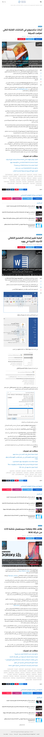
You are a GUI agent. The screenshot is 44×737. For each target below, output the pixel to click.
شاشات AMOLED (22, 674)
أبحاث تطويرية (29, 174)
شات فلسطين (22, 724)
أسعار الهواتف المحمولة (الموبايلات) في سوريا (27, 734)
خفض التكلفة (11, 672)
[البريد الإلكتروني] (41, 85)
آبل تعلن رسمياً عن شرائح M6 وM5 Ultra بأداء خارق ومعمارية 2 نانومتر (21, 206)
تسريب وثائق (29, 178)
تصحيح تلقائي (8, 472)
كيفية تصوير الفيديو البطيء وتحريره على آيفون (26, 662)
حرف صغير (31, 474)
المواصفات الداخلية (22, 670)
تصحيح (14, 472)
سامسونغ (39, 179)
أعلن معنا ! (16, 734)
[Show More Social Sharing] (16, 39)
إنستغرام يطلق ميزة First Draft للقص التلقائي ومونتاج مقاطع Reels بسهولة (19, 218)
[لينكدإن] (41, 79)
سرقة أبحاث (24, 179)
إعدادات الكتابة (29, 470)
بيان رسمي (39, 178)
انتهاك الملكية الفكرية (13, 176)
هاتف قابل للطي (38, 185)
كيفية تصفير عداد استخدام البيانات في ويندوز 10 (26, 165)
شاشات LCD (9, 674)
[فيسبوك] (41, 73)
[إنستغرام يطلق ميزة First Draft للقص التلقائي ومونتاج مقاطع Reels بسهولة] (39, 219)
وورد (26, 476)
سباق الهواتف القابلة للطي (32, 179)
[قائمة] (40, 2)
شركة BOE (11, 676)
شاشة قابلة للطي (31, 181)
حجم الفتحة (17, 672)
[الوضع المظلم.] (5, 1)
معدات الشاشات (18, 183)
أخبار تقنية (37, 5)
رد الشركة (10, 178)
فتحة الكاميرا (6, 676)
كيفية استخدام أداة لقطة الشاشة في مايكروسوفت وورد (24, 162)
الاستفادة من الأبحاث (37, 176)
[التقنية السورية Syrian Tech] (22, 2)
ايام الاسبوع (12, 470)
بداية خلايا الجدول (19, 472)
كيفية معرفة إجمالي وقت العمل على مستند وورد (25, 454)
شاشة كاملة (17, 676)
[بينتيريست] (41, 82)
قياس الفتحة (39, 677)
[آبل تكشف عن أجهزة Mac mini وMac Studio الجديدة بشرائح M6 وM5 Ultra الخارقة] (39, 213)
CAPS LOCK (39, 470)
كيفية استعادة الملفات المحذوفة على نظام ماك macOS (24, 656)
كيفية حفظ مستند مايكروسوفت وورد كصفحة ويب (25, 461)
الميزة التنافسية (6, 670)
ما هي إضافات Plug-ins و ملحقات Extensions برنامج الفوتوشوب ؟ (21, 659)
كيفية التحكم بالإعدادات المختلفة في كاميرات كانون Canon (23, 665)
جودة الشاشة (28, 672)
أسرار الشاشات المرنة (8, 174)
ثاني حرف (39, 474)
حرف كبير (26, 474)
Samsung (35, 174)
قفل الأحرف (30, 476)
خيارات (13, 474)
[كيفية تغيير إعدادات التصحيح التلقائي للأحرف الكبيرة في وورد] (22, 263)
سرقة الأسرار (18, 179)
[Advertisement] (22, 15)
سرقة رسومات (12, 179)
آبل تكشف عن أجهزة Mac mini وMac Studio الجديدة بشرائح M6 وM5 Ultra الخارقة (18, 212)
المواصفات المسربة (14, 670)
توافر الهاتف (39, 672)
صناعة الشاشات (38, 183)
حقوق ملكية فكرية (16, 178)
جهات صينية (23, 178)
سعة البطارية (34, 674)
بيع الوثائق (34, 178)
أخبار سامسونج (32, 5)
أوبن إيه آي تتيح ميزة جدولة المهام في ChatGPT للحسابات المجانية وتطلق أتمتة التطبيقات (19, 225)
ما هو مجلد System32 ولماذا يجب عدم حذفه (26, 168)
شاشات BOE (15, 674)
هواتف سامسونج (29, 679)
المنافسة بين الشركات (22, 176)
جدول (36, 474)
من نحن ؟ (11, 734)
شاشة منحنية (18, 181)
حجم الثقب (22, 672)
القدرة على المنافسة (37, 670)
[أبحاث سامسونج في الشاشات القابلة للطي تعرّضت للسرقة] (22, 55)
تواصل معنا (6, 734)
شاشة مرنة (24, 181)
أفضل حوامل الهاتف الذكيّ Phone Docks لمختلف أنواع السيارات (22, 159)
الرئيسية (41, 5)
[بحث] (3, 2)
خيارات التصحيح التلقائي (37, 476)
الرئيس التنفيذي (30, 176)
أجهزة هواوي (16, 174)
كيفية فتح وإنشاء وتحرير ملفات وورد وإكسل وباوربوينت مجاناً (23, 464)
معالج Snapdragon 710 (31, 677)
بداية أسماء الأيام (38, 472)
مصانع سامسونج (26, 183)
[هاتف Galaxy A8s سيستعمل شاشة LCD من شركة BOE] (22, 554)
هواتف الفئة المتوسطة (37, 679)
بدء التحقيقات (5, 176)
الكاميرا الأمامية (30, 670)
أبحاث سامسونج (22, 174)
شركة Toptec (6, 181)
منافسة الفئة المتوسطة (20, 677)
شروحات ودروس (39, 234)
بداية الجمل (32, 472)
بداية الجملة (26, 472)
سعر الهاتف (28, 674)
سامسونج (5, 178)
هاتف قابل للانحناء (11, 183)
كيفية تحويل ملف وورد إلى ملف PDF (28, 467)
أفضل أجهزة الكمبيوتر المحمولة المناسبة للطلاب (25, 171)
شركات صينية (12, 181)
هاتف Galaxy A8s (6, 677)
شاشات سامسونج (38, 181)
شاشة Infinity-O (31, 676)
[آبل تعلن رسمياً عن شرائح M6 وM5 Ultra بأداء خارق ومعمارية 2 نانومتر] (39, 207)
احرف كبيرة (23, 470)
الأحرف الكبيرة (18, 470)
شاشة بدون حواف (23, 676)
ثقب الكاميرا (34, 672)
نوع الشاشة (13, 677)
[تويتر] (41, 76)
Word (34, 470)
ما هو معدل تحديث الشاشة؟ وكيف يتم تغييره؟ (26, 654)
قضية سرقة (32, 183)
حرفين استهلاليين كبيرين (19, 474)
